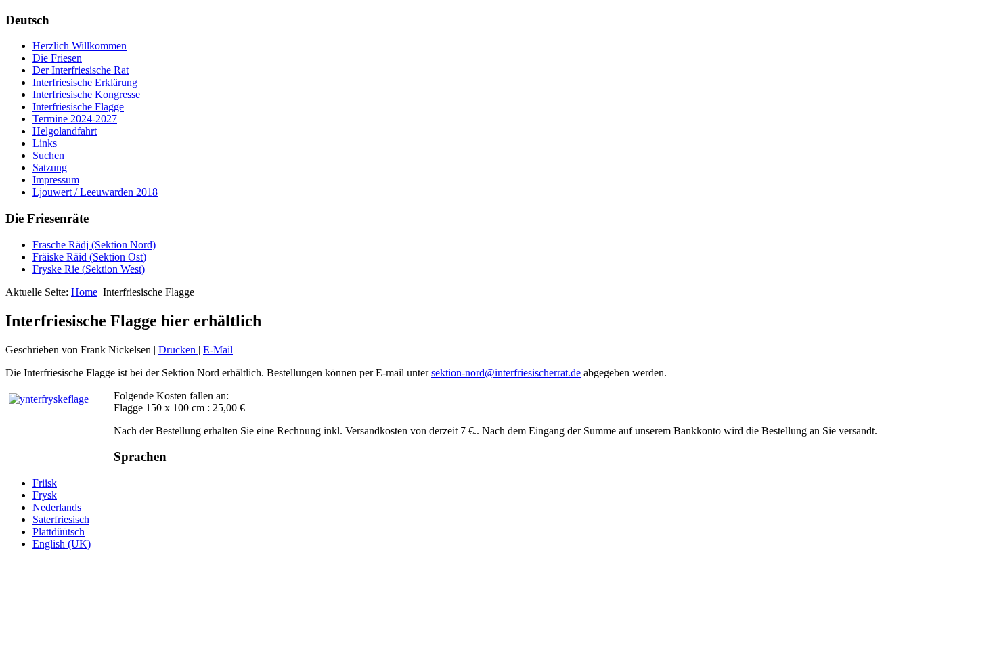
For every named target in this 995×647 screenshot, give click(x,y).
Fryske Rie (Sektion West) (88, 269)
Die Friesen (57, 58)
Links (44, 143)
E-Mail (218, 349)
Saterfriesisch (60, 519)
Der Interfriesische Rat (80, 70)
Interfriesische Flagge (78, 106)
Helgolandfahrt (64, 131)
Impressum (55, 179)
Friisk (44, 483)
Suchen (48, 155)
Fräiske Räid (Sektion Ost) (89, 257)
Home (84, 292)
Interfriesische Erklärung (84, 82)
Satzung (49, 167)
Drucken (178, 349)
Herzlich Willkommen (79, 45)
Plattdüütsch (58, 531)
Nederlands (56, 507)
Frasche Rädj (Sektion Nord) (94, 244)
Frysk (44, 495)
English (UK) (61, 544)
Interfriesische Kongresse (86, 94)
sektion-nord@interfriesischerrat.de (506, 372)
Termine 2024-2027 (74, 119)
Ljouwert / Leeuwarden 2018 (95, 192)
